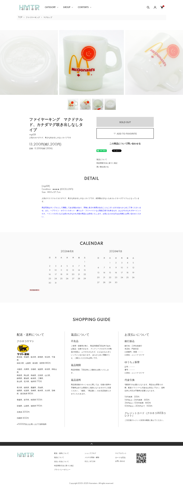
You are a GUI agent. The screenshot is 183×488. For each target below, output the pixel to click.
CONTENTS (83, 7)
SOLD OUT (125, 122)
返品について (101, 160)
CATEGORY (50, 7)
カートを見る (120, 457)
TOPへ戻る (91, 444)
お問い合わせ (120, 461)
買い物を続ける (102, 167)
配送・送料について (61, 453)
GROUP (66, 7)
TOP (20, 17)
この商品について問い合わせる (125, 143)
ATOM (92, 461)
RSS (86, 461)
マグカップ (47, 17)
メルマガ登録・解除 (92, 457)
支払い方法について (61, 461)
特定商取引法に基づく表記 (106, 163)
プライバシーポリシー (62, 470)
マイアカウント (120, 453)
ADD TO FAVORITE (127, 133)
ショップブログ (90, 453)
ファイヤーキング (33, 17)
